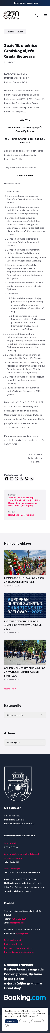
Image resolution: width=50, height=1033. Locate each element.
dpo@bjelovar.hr (23, 933)
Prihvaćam (11, 1021)
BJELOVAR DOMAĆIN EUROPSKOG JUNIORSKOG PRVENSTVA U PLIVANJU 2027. (23, 625)
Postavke (37, 1021)
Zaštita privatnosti (12, 940)
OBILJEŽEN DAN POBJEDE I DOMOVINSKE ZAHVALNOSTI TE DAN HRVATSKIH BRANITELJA (24, 672)
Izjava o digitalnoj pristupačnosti (19, 952)
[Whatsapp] (21, 479)
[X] (16, 479)
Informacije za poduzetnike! (26, 3)
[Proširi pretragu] (36, 15)
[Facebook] (6, 479)
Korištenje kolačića (30, 1016)
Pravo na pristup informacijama (18, 948)
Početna (10, 32)
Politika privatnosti (13, 944)
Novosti (20, 32)
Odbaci (24, 1021)
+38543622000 (19, 919)
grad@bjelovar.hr (17, 922)
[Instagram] (11, 479)
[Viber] (26, 479)
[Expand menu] (45, 15)
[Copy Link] (31, 479)
